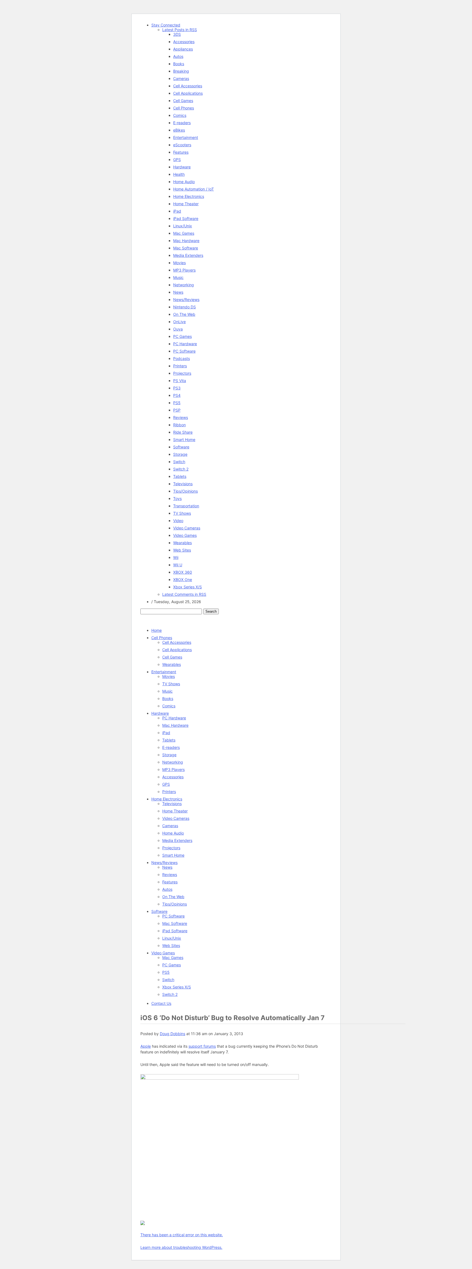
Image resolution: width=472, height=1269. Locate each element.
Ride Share (183, 432)
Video (178, 520)
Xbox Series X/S (187, 587)
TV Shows (182, 513)
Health (179, 174)
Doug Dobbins (172, 1033)
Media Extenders (188, 255)
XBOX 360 (182, 572)
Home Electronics (188, 196)
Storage (180, 454)
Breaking (181, 71)
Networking (183, 284)
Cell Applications (188, 93)
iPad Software (185, 218)
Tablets (179, 476)
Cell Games (183, 100)
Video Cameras (186, 528)
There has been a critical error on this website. (181, 1234)
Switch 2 (180, 469)
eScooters (182, 144)
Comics (179, 115)
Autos (178, 56)
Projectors (182, 373)
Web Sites (182, 550)
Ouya (178, 329)
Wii (175, 557)
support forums (202, 1046)
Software (181, 447)
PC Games (182, 336)
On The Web (184, 314)
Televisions (183, 483)
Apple (145, 1046)
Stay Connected (165, 25)
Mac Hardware (186, 240)
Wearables (182, 542)
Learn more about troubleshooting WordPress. (181, 1247)
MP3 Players (184, 270)
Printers (180, 366)
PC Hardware (185, 343)
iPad (177, 211)
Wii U (177, 564)
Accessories (183, 41)
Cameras (181, 78)
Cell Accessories (187, 86)
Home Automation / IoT (193, 189)
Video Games (185, 535)
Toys (177, 498)
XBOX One (182, 579)
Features (180, 152)
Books (178, 63)
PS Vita (179, 380)
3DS (177, 34)
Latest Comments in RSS (184, 594)
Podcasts (181, 358)
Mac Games (183, 233)
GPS (177, 159)
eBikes (179, 130)
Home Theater (186, 203)
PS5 (177, 402)
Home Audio (184, 181)
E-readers (182, 122)
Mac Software (185, 248)
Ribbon (179, 424)
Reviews (180, 417)
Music (178, 277)
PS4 (177, 395)
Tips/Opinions (185, 491)
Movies (179, 262)
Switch (179, 461)
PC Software (184, 351)
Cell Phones (183, 108)
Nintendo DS (184, 307)
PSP (177, 410)
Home (156, 630)
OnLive (179, 321)
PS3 (177, 388)
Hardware (182, 167)
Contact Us (161, 1003)
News (178, 292)
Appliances (183, 49)
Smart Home (184, 439)
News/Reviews (186, 299)
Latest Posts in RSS (179, 29)
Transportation (186, 506)
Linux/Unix (182, 226)
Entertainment (185, 137)
